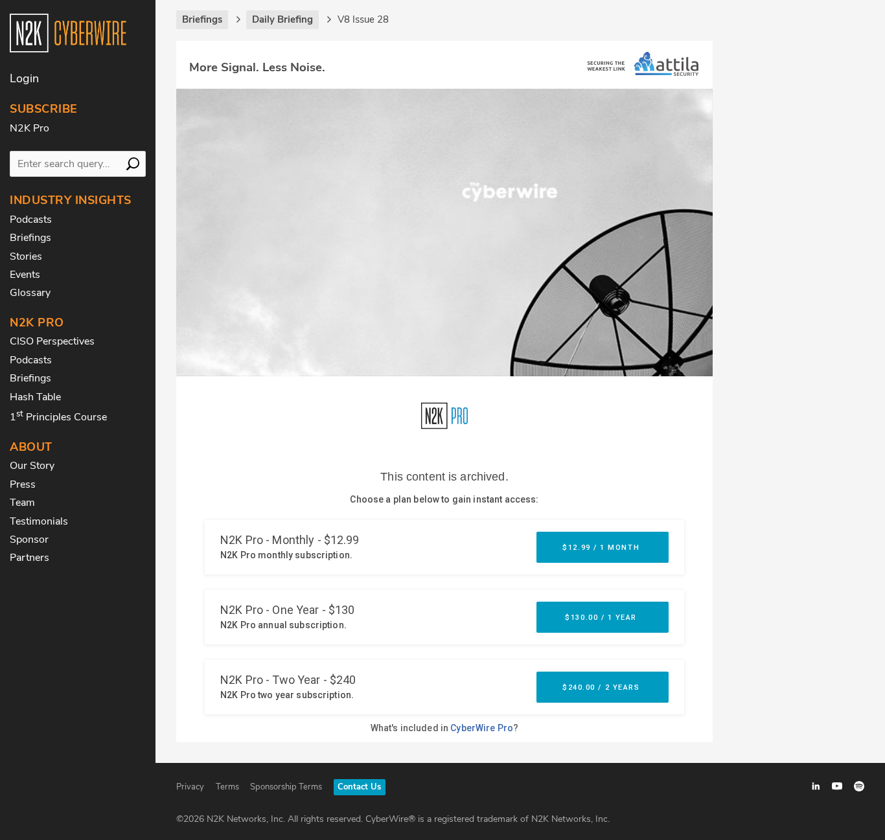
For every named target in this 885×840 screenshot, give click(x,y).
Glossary (30, 293)
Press (23, 484)
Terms (227, 787)
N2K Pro (29, 128)
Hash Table (35, 397)
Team (22, 502)
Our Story (32, 466)
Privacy (190, 787)
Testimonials (39, 521)
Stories (26, 256)
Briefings (30, 238)
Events (25, 274)
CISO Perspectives (52, 341)
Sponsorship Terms (286, 787)
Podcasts (31, 219)
